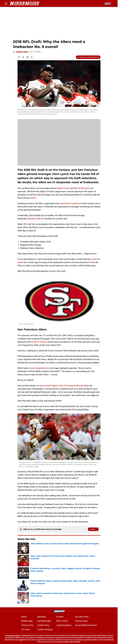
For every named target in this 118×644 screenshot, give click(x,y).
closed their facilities (69, 203)
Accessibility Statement (86, 625)
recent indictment (38, 368)
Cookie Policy (43, 625)
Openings (41, 616)
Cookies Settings (45, 629)
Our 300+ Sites (81, 616)
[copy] (31, 57)
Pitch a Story (62, 621)
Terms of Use (27, 625)
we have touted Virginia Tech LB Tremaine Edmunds (60, 385)
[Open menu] (6, 3)
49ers (33, 198)
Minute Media (15, 635)
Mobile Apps (27, 621)
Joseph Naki (22, 52)
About (24, 616)
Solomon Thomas (39, 342)
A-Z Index (25, 629)
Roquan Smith (33, 218)
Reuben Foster (63, 188)
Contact (59, 616)
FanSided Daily (44, 621)
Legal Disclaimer (63, 625)
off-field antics (83, 188)
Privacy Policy (81, 621)
